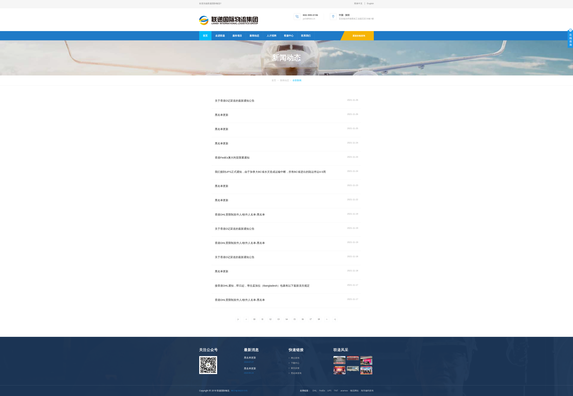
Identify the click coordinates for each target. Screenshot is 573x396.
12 (270, 319)
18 (319, 319)
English (370, 3)
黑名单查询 (296, 373)
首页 (205, 35)
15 (295, 319)
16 (303, 319)
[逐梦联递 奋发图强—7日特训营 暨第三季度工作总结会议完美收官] (366, 360)
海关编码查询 (367, 390)
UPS (329, 390)
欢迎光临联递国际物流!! (210, 3)
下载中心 (295, 362)
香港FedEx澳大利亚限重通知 (232, 157)
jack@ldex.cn (309, 18)
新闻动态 (254, 35)
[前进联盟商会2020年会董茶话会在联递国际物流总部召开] (353, 368)
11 (262, 319)
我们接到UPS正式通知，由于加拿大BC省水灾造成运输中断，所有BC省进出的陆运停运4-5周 (270, 171)
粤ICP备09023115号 (239, 390)
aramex (344, 390)
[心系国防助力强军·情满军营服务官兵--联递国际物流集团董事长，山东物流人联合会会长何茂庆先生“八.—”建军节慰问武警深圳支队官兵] (339, 360)
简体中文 (358, 3)
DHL (314, 390)
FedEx (322, 390)
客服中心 (289, 35)
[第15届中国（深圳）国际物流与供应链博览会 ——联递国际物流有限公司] (366, 370)
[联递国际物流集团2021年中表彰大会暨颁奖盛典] (339, 370)
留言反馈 (295, 368)
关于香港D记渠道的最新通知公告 (234, 100)
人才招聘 (271, 35)
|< (238, 319)
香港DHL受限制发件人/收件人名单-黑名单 (240, 214)
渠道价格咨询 (359, 35)
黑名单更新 (221, 114)
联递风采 (341, 350)
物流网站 (354, 390)
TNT (336, 390)
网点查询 (295, 357)
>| (335, 319)
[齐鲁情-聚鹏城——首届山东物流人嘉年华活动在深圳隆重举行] (353, 358)
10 (254, 319)
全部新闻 (296, 80)
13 (278, 319)
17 (311, 319)
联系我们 (306, 35)
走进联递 (220, 35)
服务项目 (237, 35)
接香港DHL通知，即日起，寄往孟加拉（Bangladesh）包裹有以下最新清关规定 (262, 285)
